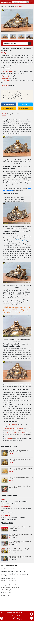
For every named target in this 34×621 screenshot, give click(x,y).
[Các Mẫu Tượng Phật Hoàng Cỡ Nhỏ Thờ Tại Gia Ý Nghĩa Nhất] (4, 543)
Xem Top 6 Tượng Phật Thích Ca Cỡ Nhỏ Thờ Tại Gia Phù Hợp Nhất (20, 556)
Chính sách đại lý (6, 590)
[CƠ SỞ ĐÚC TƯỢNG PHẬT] (6, 2)
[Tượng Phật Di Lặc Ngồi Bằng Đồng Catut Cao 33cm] (4, 462)
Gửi (29, 43)
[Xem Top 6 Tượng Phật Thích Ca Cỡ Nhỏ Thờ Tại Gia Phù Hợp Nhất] (4, 558)
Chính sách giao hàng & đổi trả (10, 587)
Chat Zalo (25, 104)
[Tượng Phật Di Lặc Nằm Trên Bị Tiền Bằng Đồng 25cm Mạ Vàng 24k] (4, 471)
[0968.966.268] (1, 618)
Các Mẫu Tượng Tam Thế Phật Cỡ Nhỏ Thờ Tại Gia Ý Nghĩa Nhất (20, 527)
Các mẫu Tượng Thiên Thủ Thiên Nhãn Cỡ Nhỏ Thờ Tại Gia (20, 535)
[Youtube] (20, 618)
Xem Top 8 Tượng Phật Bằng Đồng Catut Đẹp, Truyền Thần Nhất (20, 549)
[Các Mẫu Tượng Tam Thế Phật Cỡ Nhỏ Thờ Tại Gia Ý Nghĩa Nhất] (4, 529)
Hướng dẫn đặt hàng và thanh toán (11, 584)
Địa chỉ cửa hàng (6, 592)
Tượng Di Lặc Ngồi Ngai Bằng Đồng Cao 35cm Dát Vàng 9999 (20, 451)
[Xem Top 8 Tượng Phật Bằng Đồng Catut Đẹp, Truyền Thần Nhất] (4, 551)
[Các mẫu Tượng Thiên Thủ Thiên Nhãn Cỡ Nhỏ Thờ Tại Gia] (4, 536)
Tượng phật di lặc (19, 6)
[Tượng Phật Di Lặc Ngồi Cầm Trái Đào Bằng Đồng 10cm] (4, 480)
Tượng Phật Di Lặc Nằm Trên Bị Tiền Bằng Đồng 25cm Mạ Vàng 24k (20, 469)
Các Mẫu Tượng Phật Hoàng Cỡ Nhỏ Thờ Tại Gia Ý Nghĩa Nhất (20, 542)
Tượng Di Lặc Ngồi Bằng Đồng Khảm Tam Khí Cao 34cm (20, 486)
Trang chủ (3, 6)
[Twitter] (17, 618)
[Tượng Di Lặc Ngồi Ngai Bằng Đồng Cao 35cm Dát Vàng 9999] (4, 453)
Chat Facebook (9, 104)
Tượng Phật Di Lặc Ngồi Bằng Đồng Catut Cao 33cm (20, 460)
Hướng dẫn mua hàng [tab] (13, 114)
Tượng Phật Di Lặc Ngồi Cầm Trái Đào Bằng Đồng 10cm (21, 477)
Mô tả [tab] (4, 114)
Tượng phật (11, 6)
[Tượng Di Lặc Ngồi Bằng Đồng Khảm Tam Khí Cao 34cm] (4, 489)
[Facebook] (13, 618)
